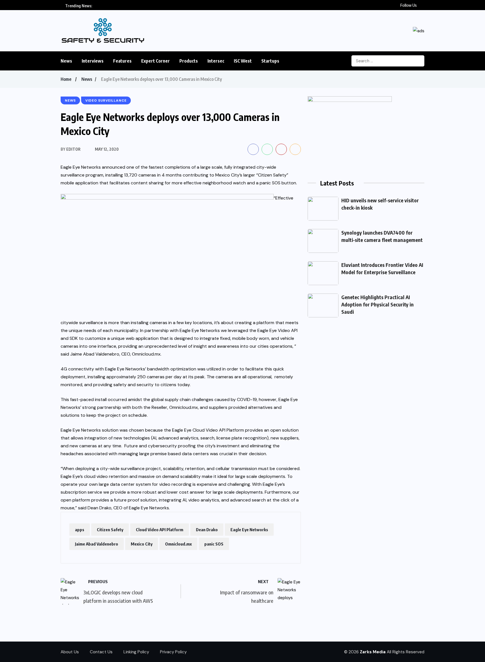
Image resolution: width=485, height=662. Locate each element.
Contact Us (101, 652)
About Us (70, 652)
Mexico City (141, 543)
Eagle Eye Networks (249, 529)
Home (66, 79)
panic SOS (213, 543)
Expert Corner (155, 61)
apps (79, 529)
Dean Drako (207, 529)
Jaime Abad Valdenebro (96, 543)
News (66, 61)
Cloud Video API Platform (159, 529)
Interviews (93, 61)
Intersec (215, 61)
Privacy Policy (173, 652)
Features (122, 61)
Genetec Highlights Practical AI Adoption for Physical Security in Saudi (377, 304)
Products (188, 61)
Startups (270, 61)
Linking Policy (136, 652)
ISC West (243, 61)
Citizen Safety (110, 529)
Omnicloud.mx (178, 543)
